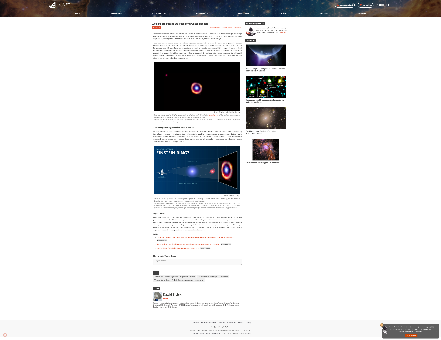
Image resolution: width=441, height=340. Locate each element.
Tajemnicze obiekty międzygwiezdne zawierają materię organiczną (265, 101)
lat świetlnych (213, 115)
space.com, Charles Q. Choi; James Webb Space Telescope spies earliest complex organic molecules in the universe (195, 237)
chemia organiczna (171, 277)
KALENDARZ (285, 13)
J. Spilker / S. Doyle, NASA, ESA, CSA (229, 112)
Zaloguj (248, 322)
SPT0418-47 (224, 277)
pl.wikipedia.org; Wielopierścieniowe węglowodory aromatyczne (178, 248)
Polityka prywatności (213, 333)
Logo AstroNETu (198, 333)
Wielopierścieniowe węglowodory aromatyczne (188, 280)
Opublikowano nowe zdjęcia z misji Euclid (262, 163)
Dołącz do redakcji (345, 5)
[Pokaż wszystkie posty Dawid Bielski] (157, 296)
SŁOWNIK (362, 13)
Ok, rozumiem (411, 336)
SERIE (78, 13)
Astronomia (157, 27)
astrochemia (158, 277)
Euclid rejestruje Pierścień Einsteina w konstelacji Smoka (261, 132)
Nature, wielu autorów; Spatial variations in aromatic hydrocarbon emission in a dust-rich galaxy (188, 244)
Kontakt (240, 322)
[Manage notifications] (5, 335)
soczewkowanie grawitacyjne (208, 277)
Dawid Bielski (227, 27)
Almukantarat (231, 322)
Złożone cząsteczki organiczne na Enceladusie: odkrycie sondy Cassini (265, 69)
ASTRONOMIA (116, 13)
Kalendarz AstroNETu (208, 322)
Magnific (248, 333)
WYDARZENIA (243, 13)
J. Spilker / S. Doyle (234, 195)
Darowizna (221, 322)
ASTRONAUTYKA (159, 13)
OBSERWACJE (202, 13)
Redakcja (196, 322)
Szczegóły (418, 331)
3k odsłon (237, 27)
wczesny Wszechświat (162, 280)
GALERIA (324, 13)
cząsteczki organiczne (187, 277)
